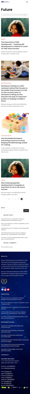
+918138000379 (11, 366)
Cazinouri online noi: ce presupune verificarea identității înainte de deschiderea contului (12, 219)
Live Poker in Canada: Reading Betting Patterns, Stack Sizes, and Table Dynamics (14, 238)
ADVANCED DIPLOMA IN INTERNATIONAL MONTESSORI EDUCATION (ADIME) (15, 340)
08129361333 (7, 383)
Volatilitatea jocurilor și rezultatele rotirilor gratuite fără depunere (15, 228)
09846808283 (10, 379)
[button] (27, 1)
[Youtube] (8, 289)
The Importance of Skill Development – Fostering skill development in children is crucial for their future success (14, 45)
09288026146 (8, 381)
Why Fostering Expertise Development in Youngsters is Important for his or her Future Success (13, 186)
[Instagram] (5, 289)
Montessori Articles (6, 83)
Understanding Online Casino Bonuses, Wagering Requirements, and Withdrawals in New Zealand (13, 233)
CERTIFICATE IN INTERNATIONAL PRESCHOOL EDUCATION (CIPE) (12, 326)
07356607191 (8, 371)
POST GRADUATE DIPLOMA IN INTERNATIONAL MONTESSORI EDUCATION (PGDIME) (13, 345)
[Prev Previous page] (9, 199)
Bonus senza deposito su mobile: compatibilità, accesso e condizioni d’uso (15, 224)
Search (3, 207)
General (3, 39)
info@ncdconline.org (9, 368)
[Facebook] (2, 289)
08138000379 (8, 373)
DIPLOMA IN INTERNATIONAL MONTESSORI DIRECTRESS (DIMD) (12, 349)
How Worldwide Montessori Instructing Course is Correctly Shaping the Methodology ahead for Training (14, 141)
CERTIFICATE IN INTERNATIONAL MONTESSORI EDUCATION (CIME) (12, 331)
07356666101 (8, 377)
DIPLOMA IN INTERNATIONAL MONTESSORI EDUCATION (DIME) (12, 335)
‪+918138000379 (9, 385)
